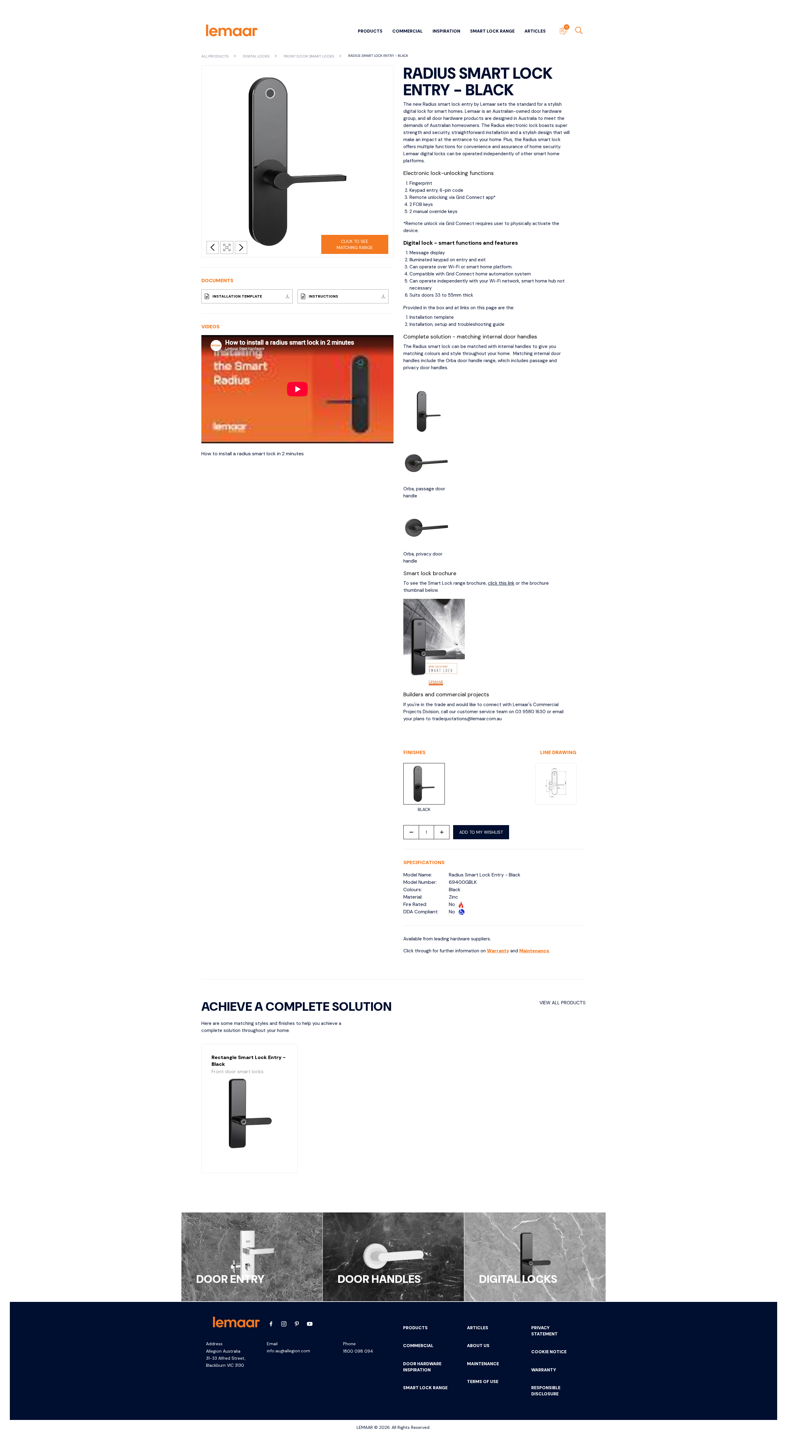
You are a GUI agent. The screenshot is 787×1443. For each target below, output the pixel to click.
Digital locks (256, 56)
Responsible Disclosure (545, 1391)
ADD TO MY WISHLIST (481, 832)
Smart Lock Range (492, 31)
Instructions (323, 296)
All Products (215, 56)
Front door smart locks (309, 56)
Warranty (498, 951)
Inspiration (446, 31)
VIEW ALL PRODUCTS (563, 1003)
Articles (535, 31)
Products (370, 31)
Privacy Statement (544, 1331)
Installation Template (237, 296)
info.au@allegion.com (288, 1351)
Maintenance (534, 951)
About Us (478, 1345)
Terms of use (482, 1381)
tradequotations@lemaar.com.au (467, 719)
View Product (249, 1162)
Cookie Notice (549, 1351)
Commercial (407, 31)
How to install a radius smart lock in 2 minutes (252, 453)
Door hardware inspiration (422, 1367)
